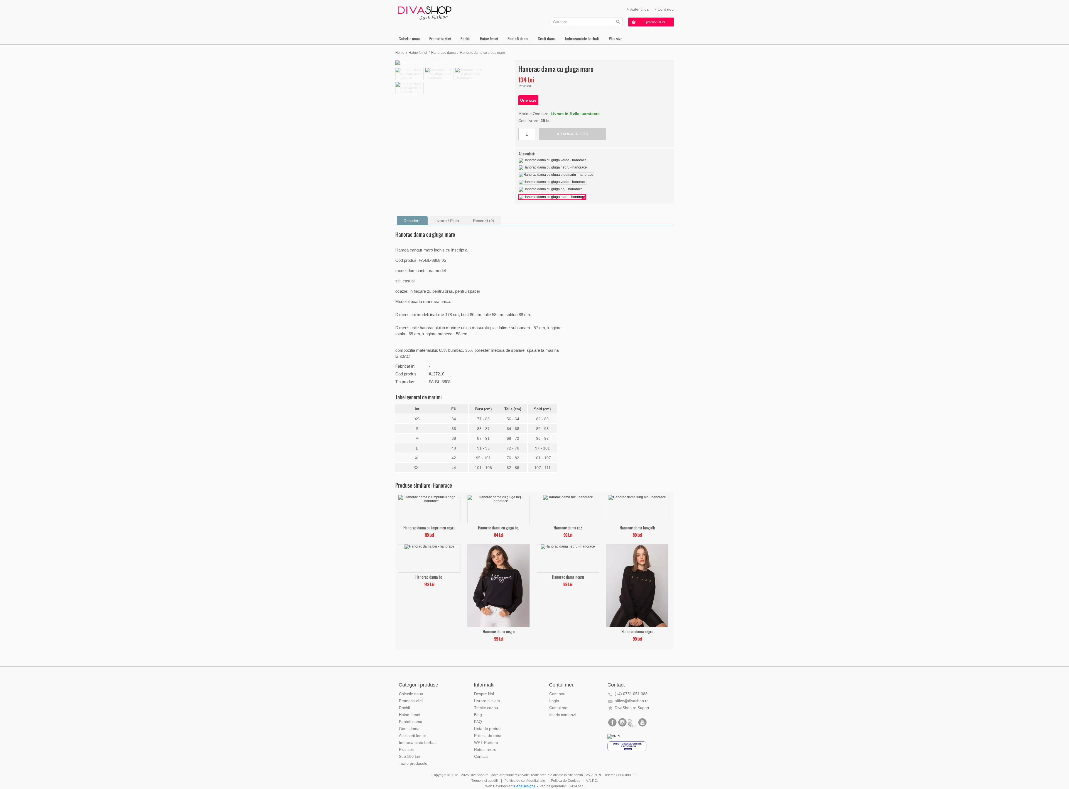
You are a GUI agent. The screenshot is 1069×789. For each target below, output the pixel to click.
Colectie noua (409, 38)
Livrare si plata (487, 700)
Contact (481, 756)
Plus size (615, 38)
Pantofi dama (517, 38)
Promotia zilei (440, 38)
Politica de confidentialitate (524, 781)
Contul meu (559, 707)
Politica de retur (488, 735)
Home (399, 53)
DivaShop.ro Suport (632, 707)
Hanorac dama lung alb (637, 527)
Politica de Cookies (565, 781)
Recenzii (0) (483, 220)
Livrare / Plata (447, 220)
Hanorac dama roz (568, 527)
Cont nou (666, 9)
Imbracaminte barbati (582, 38)
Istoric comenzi (562, 714)
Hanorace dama (443, 53)
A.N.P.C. (592, 781)
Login (554, 700)
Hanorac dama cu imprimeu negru (429, 527)
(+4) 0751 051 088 (631, 694)
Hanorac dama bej (429, 576)
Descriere (412, 220)
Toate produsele (413, 763)
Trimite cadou (486, 707)
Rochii (465, 38)
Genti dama (547, 38)
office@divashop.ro (632, 700)
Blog (478, 714)
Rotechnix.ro (485, 749)
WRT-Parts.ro (486, 742)
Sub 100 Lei (409, 756)
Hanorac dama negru (499, 631)
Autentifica (639, 9)
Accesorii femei (412, 735)
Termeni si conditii (485, 781)
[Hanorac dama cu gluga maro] (453, 62)
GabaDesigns (524, 786)
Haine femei (489, 38)
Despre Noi (484, 694)
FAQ (478, 721)
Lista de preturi (487, 728)
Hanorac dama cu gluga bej (498, 527)
